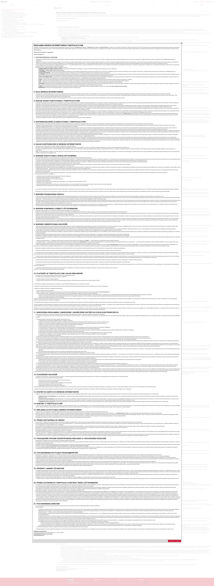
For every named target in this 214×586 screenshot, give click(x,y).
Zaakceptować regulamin (174, 541)
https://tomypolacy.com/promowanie (120, 86)
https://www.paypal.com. (105, 291)
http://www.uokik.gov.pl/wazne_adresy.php (79, 445)
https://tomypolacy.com (103, 68)
